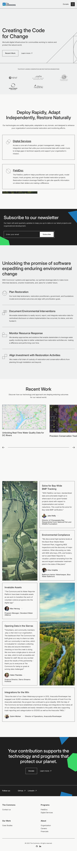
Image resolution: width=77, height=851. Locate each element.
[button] (73, 4)
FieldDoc (18, 170)
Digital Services (22, 141)
